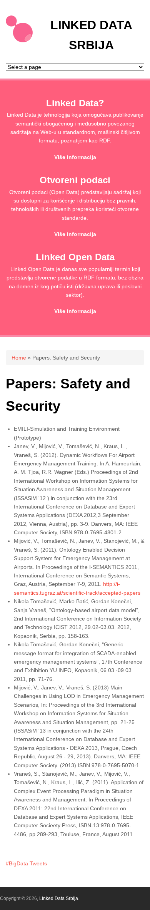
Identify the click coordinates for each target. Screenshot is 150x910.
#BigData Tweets (26, 863)
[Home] (19, 40)
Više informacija (75, 157)
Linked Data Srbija (58, 898)
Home (19, 358)
